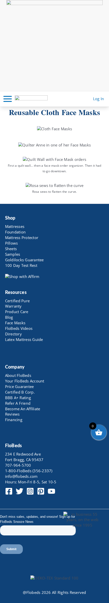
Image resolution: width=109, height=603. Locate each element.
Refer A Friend (18, 403)
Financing (13, 419)
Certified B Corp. (20, 392)
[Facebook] (9, 491)
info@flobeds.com (21, 476)
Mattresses (15, 226)
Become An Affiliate (22, 408)
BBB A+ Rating (18, 397)
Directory (13, 333)
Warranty (13, 306)
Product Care (16, 311)
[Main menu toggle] (7, 98)
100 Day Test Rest (21, 265)
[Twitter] (19, 491)
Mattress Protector (22, 237)
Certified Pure (17, 300)
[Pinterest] (41, 491)
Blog (9, 317)
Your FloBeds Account (24, 380)
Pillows (11, 243)
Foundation (15, 231)
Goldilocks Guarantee (24, 259)
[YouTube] (51, 491)
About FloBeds (18, 375)
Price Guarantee (19, 386)
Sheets (11, 248)
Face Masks (15, 322)
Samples (12, 254)
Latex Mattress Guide (24, 339)
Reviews (12, 414)
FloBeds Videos (19, 328)
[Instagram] (30, 491)
